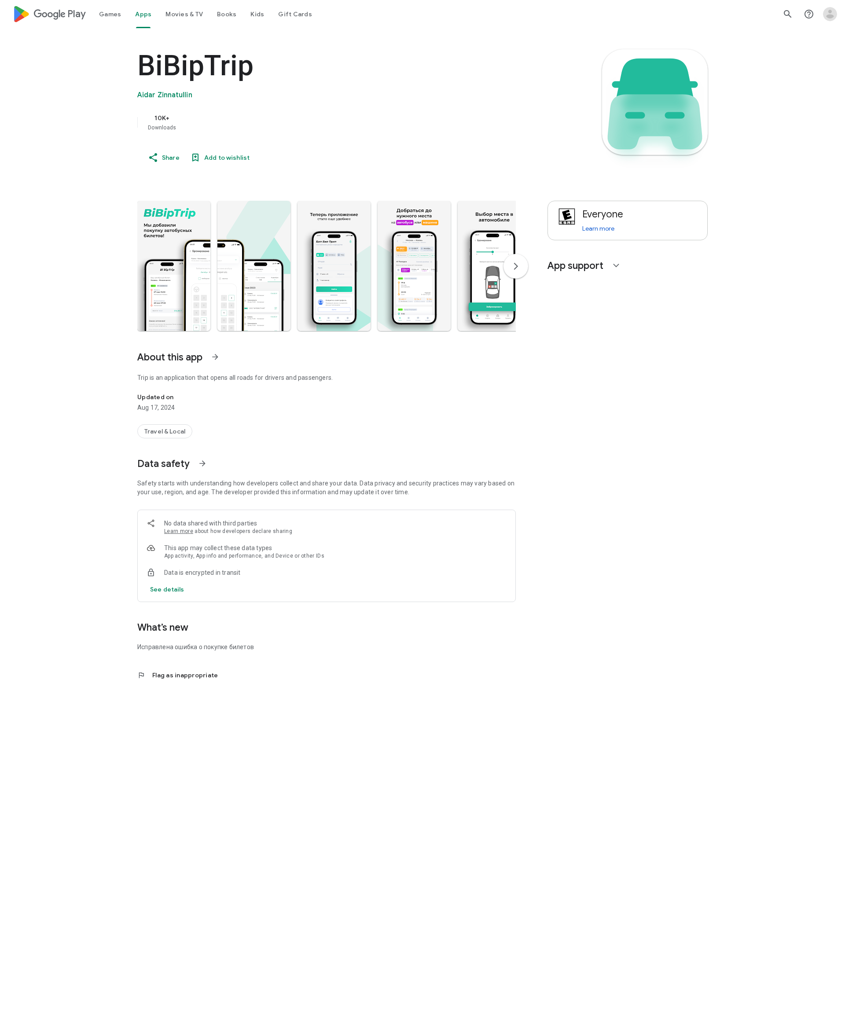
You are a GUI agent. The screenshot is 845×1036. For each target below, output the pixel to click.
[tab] (110, 14)
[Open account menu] (830, 14)
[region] (313, 122)
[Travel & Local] (164, 431)
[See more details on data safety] (167, 589)
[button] (173, 266)
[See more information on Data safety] (202, 463)
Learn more (178, 531)
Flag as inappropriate (177, 675)
